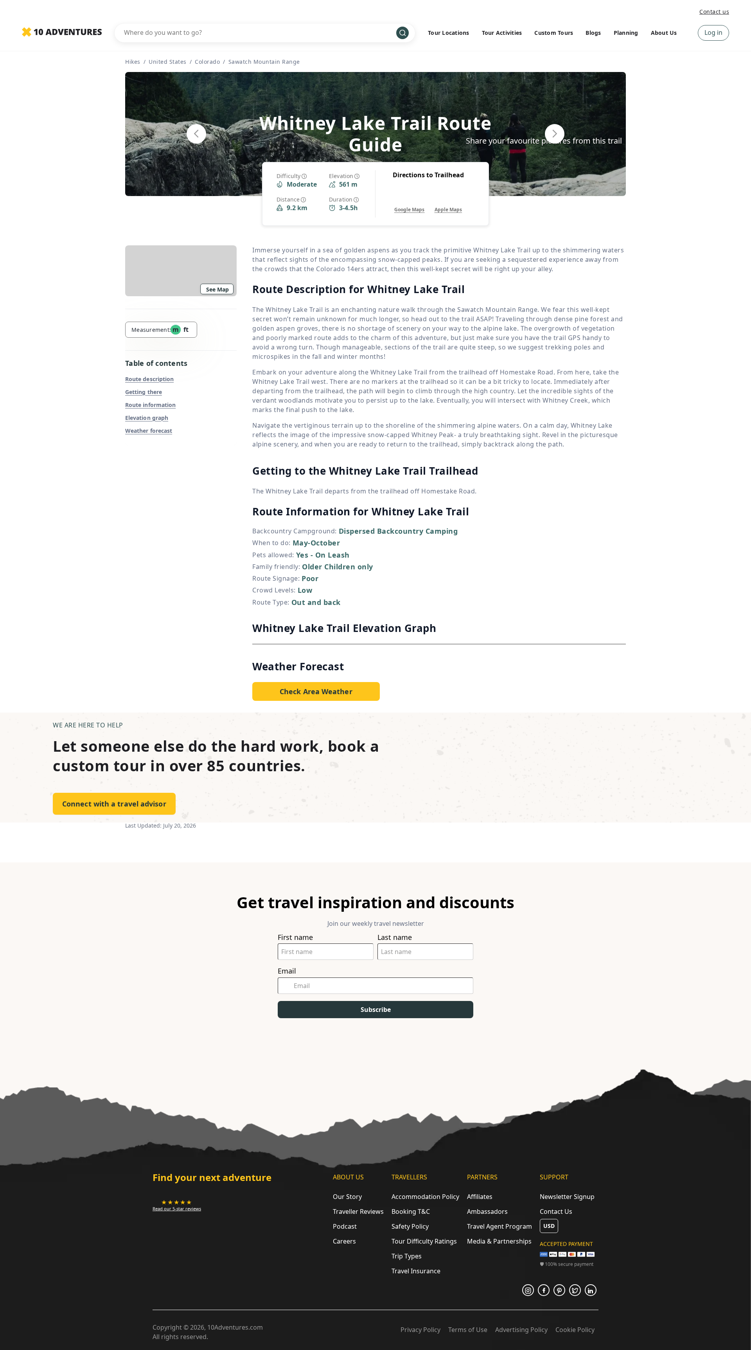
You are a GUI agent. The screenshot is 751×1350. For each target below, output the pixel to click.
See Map (217, 289)
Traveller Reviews (358, 1211)
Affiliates (479, 1196)
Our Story (347, 1196)
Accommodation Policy (425, 1196)
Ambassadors (487, 1211)
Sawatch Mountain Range (264, 61)
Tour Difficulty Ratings (424, 1241)
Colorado (207, 61)
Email (287, 971)
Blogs (593, 32)
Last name (394, 937)
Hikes (132, 61)
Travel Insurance (416, 1271)
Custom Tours (553, 32)
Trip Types (407, 1256)
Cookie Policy (575, 1329)
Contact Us (556, 1211)
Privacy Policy (420, 1329)
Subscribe (376, 1009)
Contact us (714, 11)
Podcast (345, 1226)
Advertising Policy (521, 1329)
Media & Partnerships (499, 1241)
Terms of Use (467, 1329)
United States (168, 61)
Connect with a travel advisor (114, 803)
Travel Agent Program (499, 1226)
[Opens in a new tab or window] (528, 1290)
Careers (344, 1241)
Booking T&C (411, 1211)
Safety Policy (410, 1226)
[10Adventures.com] (62, 32)
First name (295, 937)
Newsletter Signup (567, 1196)
